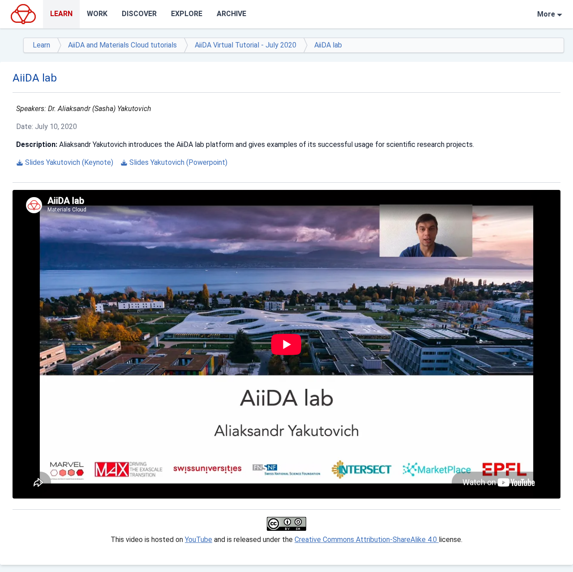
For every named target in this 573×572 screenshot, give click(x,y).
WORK (97, 13)
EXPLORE (186, 13)
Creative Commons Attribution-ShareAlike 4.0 (367, 539)
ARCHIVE (231, 13)
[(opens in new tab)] (286, 524)
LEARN (61, 13)
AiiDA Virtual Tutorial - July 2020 (245, 45)
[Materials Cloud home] (23, 14)
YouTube (198, 539)
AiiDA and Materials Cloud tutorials (122, 45)
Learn (41, 45)
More (546, 14)
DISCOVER (139, 13)
